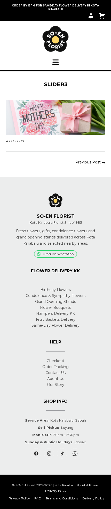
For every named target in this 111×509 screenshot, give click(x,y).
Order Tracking (55, 366)
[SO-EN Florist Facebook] (36, 453)
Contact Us (55, 372)
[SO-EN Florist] (55, 39)
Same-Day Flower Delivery (55, 325)
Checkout (55, 360)
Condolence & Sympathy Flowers (55, 295)
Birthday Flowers (56, 289)
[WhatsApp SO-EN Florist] (75, 453)
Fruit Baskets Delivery (55, 319)
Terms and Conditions (62, 498)
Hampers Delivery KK (55, 313)
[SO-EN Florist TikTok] (62, 453)
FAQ (37, 498)
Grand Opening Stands (55, 301)
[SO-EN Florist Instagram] (49, 453)
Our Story (55, 384)
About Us (55, 378)
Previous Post (90, 162)
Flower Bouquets (55, 307)
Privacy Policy (19, 498)
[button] (55, 62)
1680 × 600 (15, 141)
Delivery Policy (93, 498)
